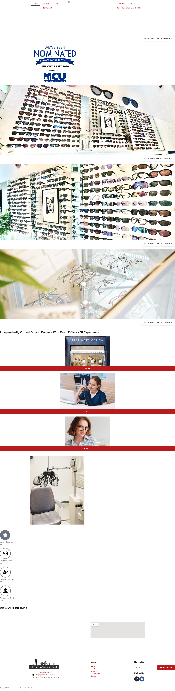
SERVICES (57, 3)
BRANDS (45, 3)
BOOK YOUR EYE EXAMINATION (128, 8)
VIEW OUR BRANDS (13, 608)
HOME (35, 3)
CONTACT (133, 3)
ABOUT (122, 3)
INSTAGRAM (47, 8)
